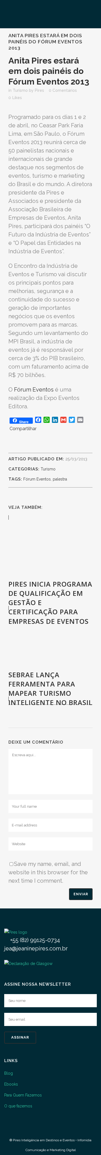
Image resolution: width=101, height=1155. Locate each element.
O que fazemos (18, 1106)
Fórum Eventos (34, 389)
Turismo (20, 90)
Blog (8, 1073)
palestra (60, 479)
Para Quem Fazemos (23, 1095)
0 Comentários (63, 90)
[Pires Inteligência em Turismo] (15, 932)
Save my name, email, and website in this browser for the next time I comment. (48, 872)
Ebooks (11, 1084)
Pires (39, 90)
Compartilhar (23, 428)
